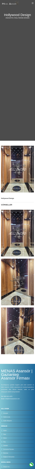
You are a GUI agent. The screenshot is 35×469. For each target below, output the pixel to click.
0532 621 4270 (8, 396)
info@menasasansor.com (12, 398)
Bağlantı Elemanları (9, 456)
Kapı (4, 434)
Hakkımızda (6, 417)
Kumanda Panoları (8, 449)
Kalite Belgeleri (7, 420)
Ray (4, 441)
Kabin (5, 430)
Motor (5, 438)
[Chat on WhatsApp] (31, 464)
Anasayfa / (10, 18)
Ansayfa (5, 413)
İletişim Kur (6, 466)
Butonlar (5, 453)
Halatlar (5, 445)
